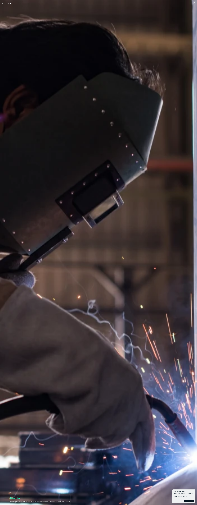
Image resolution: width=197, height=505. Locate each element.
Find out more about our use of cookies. (182, 498)
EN (193, 1)
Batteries (189, 2)
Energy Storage (175, 2)
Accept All (188, 500)
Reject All (178, 500)
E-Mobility (182, 2)
